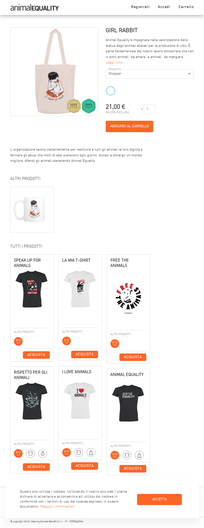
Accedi (164, 7)
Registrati (140, 7)
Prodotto (114, 69)
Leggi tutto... (116, 62)
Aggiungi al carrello (129, 126)
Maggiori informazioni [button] (57, 507)
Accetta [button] (159, 499)
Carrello (186, 7)
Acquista (36, 355)
